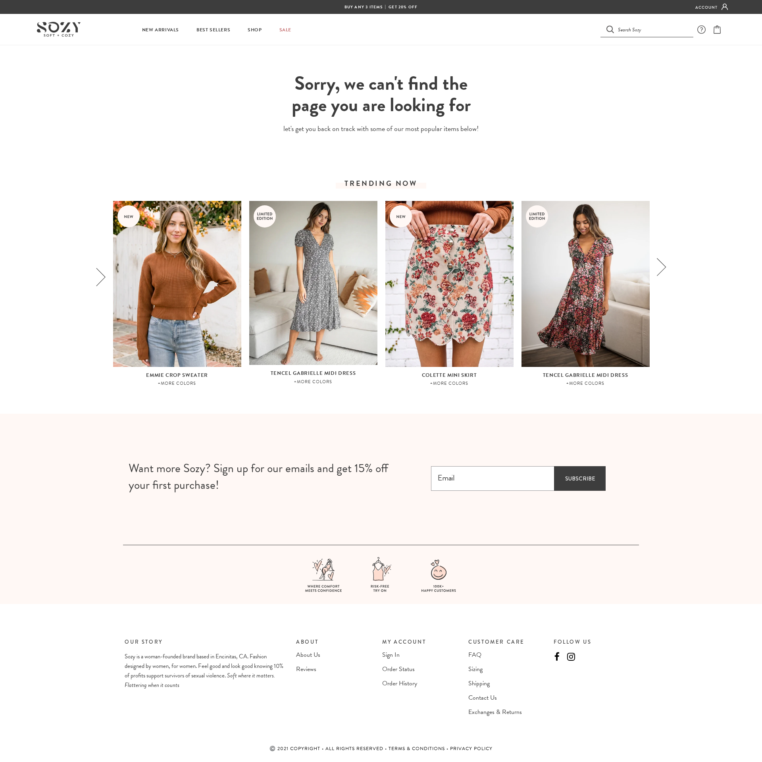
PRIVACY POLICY (471, 748)
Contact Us (482, 697)
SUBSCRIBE (580, 478)
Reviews (306, 669)
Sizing (475, 669)
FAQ (474, 655)
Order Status (398, 669)
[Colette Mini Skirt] (449, 284)
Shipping (479, 683)
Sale (285, 30)
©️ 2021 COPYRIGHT (295, 748)
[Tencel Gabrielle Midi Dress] (313, 283)
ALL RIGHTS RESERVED (355, 748)
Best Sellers (213, 30)
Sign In (391, 655)
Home (361, 60)
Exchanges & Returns (495, 712)
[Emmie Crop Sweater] (177, 284)
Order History (399, 683)
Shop (255, 30)
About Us (308, 655)
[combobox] (651, 29)
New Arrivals (160, 30)
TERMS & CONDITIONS (417, 748)
